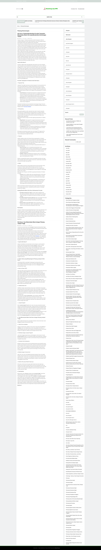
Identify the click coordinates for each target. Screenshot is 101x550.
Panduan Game (68, 338)
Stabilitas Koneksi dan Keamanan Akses (73, 460)
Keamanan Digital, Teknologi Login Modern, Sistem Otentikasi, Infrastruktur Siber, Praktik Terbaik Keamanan (74, 297)
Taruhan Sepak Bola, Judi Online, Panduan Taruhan (75, 473)
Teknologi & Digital (69, 482)
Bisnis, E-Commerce (69, 218)
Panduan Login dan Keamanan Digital (72, 348)
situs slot (67, 47)
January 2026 (68, 161)
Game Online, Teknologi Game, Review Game (74, 246)
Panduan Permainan (69, 366)
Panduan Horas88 (69, 346)
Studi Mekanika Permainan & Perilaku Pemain (74, 471)
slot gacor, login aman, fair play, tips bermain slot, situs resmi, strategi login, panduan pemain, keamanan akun (74, 435)
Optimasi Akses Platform (70, 319)
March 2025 (68, 183)
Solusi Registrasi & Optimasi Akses (72, 456)
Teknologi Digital (69, 505)
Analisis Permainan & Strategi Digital (72, 210)
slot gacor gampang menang (71, 429)
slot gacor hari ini (69, 73)
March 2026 (68, 156)
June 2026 (68, 150)
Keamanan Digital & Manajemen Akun (72, 289)
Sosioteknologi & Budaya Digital (71, 458)
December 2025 (68, 163)
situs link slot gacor (69, 43)
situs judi (67, 402)
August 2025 (68, 172)
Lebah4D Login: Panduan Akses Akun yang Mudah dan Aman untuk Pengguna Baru (63, 1)
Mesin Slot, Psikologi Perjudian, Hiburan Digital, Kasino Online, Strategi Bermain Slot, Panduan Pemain (74, 316)
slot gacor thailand (27, 106)
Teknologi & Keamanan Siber (71, 492)
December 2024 (68, 189)
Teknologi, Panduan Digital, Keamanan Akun (73, 534)
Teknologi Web (68, 527)
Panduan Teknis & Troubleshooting (72, 370)
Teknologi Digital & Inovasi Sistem (72, 509)
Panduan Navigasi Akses (70, 358)
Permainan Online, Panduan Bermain (72, 385)
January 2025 (68, 187)
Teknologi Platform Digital (70, 525)
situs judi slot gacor (69, 406)
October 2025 (68, 167)
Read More (19, 219)
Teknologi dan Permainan (70, 503)
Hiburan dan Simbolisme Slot (71, 258)
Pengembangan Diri (69, 374)
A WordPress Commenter (70, 141)
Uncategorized (68, 540)
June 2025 (68, 176)
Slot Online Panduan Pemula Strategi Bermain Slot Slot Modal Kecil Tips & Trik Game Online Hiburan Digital (75, 446)
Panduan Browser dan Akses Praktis (72, 332)
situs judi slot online (69, 408)
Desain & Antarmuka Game (70, 221)
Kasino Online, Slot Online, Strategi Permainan (74, 278)
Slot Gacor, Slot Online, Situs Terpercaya (73, 438)
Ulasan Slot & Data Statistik (71, 538)
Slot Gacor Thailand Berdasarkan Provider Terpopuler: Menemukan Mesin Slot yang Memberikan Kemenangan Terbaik (31, 35)
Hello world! (79, 141)
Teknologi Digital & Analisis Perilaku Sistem (73, 507)
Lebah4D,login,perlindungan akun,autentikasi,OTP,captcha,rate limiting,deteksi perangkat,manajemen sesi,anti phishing (74, 311)
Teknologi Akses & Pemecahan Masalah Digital (74, 498)
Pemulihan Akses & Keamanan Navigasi (73, 372)
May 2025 (67, 178)
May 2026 (67, 152)
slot (66, 425)
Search (66, 112)
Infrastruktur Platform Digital (71, 267)
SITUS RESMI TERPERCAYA (71, 411)
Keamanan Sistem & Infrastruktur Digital (73, 305)
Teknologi (67, 478)
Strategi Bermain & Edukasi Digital (72, 462)
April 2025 (67, 180)
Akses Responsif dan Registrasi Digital (73, 202)
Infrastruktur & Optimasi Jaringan (72, 263)
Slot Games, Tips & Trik (70, 440)
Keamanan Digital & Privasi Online (72, 291)
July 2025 (67, 174)
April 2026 (67, 154)
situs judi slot (68, 404)
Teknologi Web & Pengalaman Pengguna (73, 529)
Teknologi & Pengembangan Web (71, 496)
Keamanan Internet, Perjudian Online (72, 300)
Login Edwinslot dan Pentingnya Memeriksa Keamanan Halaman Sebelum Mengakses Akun (33, 20)
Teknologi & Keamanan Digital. (71, 490)
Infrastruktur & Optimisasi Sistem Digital (73, 265)
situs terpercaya (69, 91)
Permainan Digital (69, 381)
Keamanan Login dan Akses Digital (72, 302)
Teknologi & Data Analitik (70, 480)
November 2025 (68, 165)
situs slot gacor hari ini (70, 104)
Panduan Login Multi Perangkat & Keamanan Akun (74, 356)
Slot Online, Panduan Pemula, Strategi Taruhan (74, 451)
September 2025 (69, 170)
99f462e (19, 38)
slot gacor (37, 235)
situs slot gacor (68, 82)
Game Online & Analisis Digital (71, 238)
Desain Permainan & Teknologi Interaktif (73, 223)
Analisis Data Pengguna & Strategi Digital (73, 207)
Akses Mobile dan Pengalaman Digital (72, 200)
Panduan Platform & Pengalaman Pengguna (73, 368)
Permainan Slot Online (70, 391)
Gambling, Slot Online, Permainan (72, 225)
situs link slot (68, 65)
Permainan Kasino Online (70, 383)
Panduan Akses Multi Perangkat (71, 326)
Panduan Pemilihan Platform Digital (72, 360)
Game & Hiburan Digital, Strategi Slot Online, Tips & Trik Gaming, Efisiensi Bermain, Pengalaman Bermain (74, 229)
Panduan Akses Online (70, 328)
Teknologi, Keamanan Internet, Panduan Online (74, 531)
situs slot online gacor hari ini (71, 419)
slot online (68, 442)
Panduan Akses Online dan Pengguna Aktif (73, 330)
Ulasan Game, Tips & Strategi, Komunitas (73, 536)
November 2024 (68, 191)
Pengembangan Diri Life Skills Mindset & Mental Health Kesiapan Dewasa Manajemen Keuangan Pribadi (74, 378)
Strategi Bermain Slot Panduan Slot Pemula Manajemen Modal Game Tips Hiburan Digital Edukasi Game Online (74, 466)
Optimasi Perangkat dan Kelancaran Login (73, 321)
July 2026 (67, 148)
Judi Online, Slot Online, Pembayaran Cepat (73, 276)
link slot (67, 60)
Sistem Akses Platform (70, 400)
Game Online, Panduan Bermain (71, 244)
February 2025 (68, 185)
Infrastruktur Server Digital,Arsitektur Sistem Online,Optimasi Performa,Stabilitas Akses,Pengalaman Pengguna (73, 271)
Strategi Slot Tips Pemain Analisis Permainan (74, 469)
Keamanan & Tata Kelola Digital (71, 280)
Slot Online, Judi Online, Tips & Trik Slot (73, 449)
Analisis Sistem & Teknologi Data (72, 216)
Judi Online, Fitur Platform (70, 274)
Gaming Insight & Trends (70, 252)
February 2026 (68, 159)
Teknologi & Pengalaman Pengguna (72, 494)
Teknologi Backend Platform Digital (72, 501)
